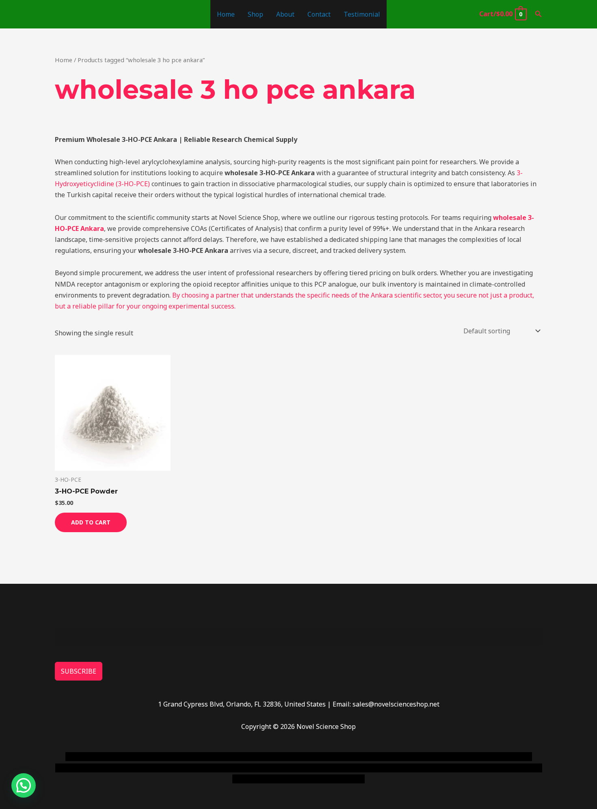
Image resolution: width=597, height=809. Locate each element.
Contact (319, 14)
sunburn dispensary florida (222, 767)
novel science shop (94, 756)
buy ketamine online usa (285, 756)
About (285, 14)
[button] (538, 14)
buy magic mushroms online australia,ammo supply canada (415, 756)
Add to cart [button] (90, 522)
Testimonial (362, 14)
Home (226, 14)
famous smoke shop (215, 756)
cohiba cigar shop (354, 767)
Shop (255, 14)
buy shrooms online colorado (135, 767)
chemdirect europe (154, 756)
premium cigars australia (421, 767)
